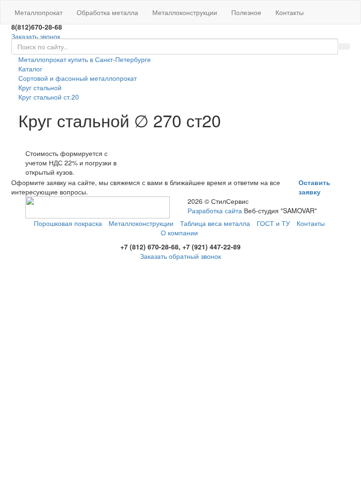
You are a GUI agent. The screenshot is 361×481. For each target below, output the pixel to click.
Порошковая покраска (68, 223)
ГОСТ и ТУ (273, 223)
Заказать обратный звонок (180, 256)
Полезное (246, 12)
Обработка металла (107, 12)
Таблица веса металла (215, 223)
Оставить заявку (314, 187)
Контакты (289, 12)
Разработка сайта (215, 210)
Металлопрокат (39, 12)
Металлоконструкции (184, 12)
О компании (179, 232)
